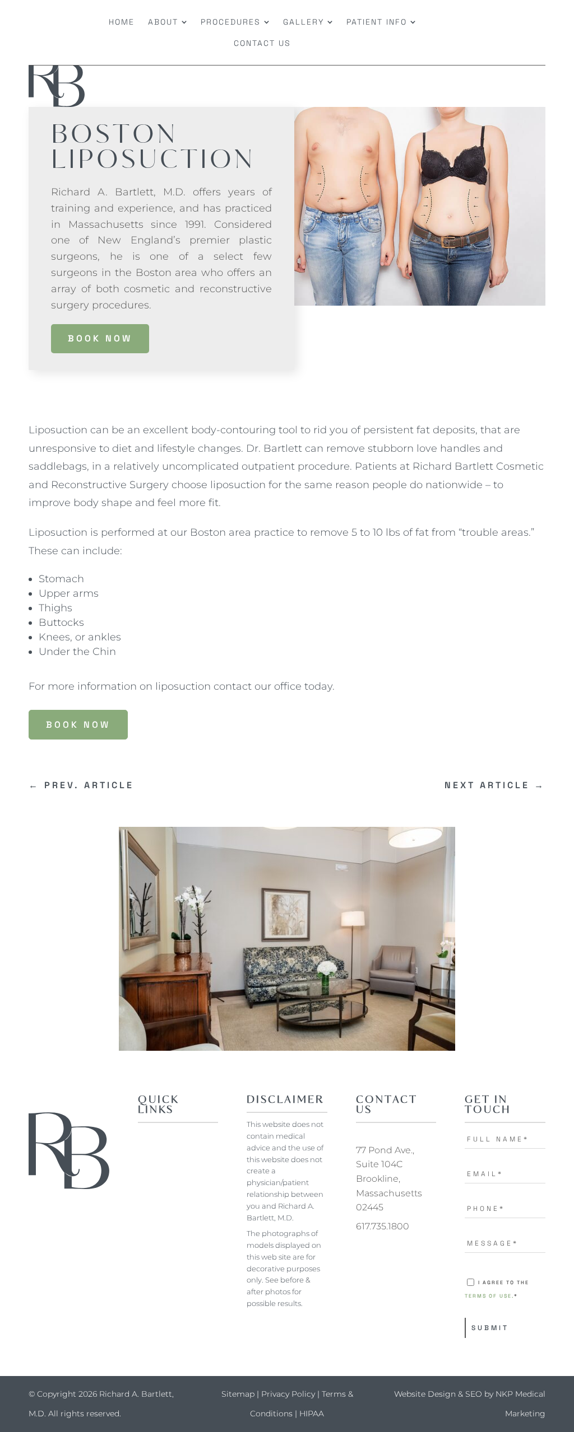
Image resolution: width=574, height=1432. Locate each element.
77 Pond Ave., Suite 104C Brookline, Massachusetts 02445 (389, 1179)
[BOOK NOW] (485, 32)
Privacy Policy (288, 1394)
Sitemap (237, 1394)
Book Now (100, 338)
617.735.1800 (382, 1226)
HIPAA (311, 1413)
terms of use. (489, 1296)
